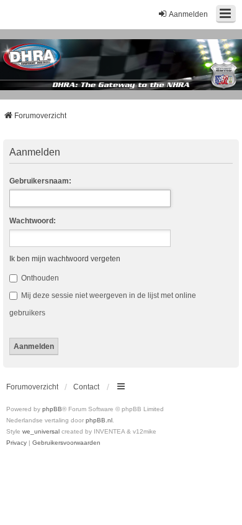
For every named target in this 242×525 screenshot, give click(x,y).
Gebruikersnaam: (40, 181)
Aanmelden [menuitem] (188, 14)
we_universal (41, 431)
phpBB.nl (99, 420)
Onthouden (39, 278)
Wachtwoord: (32, 220)
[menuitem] (16, 442)
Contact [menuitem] (86, 387)
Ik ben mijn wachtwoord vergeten (64, 258)
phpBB (52, 409)
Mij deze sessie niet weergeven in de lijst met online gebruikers (102, 304)
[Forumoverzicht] (121, 65)
